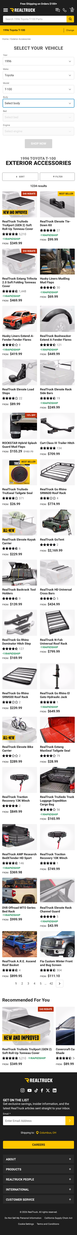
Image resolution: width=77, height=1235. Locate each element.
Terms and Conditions (48, 1224)
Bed (5, 111)
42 (51, 983)
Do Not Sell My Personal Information (23, 1218)
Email (6, 1113)
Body (5, 97)
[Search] (70, 19)
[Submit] (69, 1120)
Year (5, 55)
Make (5, 69)
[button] (38, 1159)
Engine (6, 125)
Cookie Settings (26, 1224)
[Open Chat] (58, 10)
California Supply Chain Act (58, 1218)
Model (6, 83)
